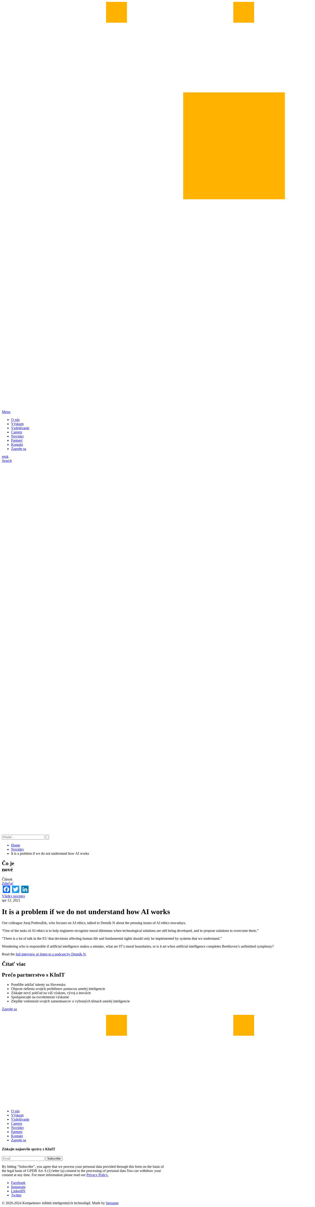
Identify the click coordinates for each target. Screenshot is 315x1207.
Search (7, 461)
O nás (15, 420)
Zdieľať (7, 883)
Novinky (17, 436)
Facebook (18, 1183)
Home (15, 845)
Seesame (112, 1203)
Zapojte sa (18, 449)
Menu (6, 412)
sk (7, 456)
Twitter (16, 1195)
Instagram (18, 1187)
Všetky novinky (13, 896)
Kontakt (17, 444)
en (3, 456)
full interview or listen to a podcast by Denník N (51, 954)
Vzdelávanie (20, 428)
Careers (16, 432)
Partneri (16, 440)
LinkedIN (18, 1191)
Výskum (17, 424)
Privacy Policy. (97, 1175)
